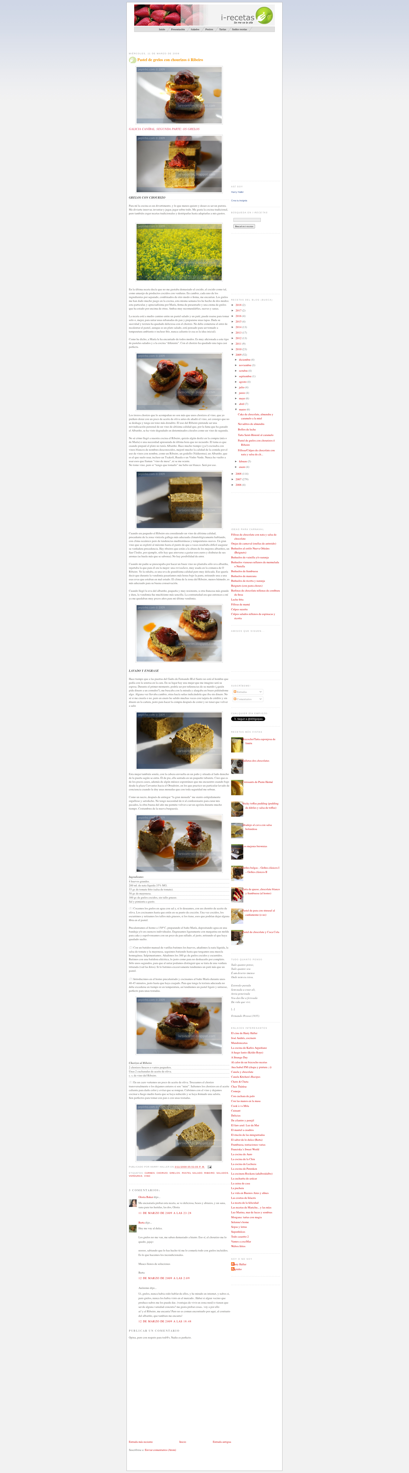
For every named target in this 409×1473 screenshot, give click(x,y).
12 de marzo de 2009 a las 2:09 (164, 1278)
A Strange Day (239, 1057)
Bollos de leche (247, 429)
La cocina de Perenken (244, 1169)
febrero (243, 461)
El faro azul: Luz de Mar (245, 1125)
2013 (239, 332)
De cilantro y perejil (242, 1120)
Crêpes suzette (239, 609)
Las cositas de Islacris (243, 1198)
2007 (239, 479)
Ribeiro (209, 1173)
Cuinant (236, 1110)
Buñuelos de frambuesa (244, 571)
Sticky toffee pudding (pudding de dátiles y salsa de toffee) (260, 805)
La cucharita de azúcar (244, 1178)
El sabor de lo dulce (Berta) (246, 1140)
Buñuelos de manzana (243, 576)
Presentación (178, 29)
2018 (239, 305)
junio (242, 393)
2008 (239, 474)
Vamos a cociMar (241, 1241)
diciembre (245, 359)
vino (147, 1176)
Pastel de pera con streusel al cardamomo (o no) (258, 912)
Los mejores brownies (254, 846)
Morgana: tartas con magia (246, 1217)
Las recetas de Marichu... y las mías (251, 1207)
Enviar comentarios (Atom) (160, 1450)
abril (242, 404)
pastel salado (192, 1173)
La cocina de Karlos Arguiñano (249, 1048)
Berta (141, 1222)
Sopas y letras (239, 1227)
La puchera (237, 1188)
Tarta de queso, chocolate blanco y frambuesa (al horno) (261, 891)
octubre (243, 371)
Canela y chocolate (242, 1072)
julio (242, 387)
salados (222, 1173)
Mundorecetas (239, 1043)
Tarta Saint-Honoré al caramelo (256, 435)
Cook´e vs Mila (240, 1106)
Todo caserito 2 (240, 1236)
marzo (243, 409)
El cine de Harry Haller (244, 1033)
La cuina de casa (240, 1183)
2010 (239, 349)
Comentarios (244, 699)
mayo (242, 398)
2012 (239, 338)
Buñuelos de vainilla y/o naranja (250, 557)
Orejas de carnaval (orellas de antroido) (253, 543)
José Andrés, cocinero (243, 1038)
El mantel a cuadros (242, 1130)
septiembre (245, 376)
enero (242, 467)
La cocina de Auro (241, 1154)
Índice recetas (239, 29)
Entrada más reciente (141, 1442)
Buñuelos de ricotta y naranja (248, 581)
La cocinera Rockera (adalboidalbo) (251, 1173)
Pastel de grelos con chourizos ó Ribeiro (170, 59)
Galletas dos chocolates (255, 760)
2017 (239, 310)
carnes (150, 1173)
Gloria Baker (145, 1197)
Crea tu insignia (239, 200)
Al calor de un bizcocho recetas (249, 1062)
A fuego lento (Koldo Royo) (247, 1052)
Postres (209, 29)
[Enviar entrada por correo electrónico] (209, 1167)
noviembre (245, 365)
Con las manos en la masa (246, 1101)
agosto (243, 382)
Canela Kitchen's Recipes (245, 1077)
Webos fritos (238, 1246)
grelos (175, 1173)
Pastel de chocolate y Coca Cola (260, 932)
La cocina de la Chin (243, 1159)
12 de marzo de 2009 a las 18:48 (165, 1321)
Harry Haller (237, 192)
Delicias (236, 1115)
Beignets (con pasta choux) (246, 585)
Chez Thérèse (239, 1086)
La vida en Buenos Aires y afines (250, 1193)
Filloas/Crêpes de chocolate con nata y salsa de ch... (256, 452)
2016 (239, 316)
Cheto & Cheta (239, 1081)
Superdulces (238, 1232)
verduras (136, 1176)
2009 (239, 355)
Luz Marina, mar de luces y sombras (251, 1212)
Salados (195, 29)
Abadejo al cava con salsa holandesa (257, 827)
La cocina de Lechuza (243, 1164)
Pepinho (237, 1269)
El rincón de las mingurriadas (248, 1135)
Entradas (241, 692)
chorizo (162, 1173)
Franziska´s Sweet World (245, 1149)
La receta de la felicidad (245, 1203)
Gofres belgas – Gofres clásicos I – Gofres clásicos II (260, 870)
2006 (239, 485)
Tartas (222, 29)
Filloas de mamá (240, 604)
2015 (239, 321)
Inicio (182, 1442)
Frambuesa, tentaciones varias (248, 1144)
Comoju (236, 1091)
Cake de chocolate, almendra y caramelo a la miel (255, 416)
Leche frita (237, 599)
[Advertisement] (179, 41)
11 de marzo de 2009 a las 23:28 (165, 1213)
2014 (239, 327)
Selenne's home (240, 1222)
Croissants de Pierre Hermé (257, 782)
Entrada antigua (222, 1442)
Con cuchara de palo (243, 1096)
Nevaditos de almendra (251, 424)
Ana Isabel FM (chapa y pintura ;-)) (251, 1067)
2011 (239, 343)
